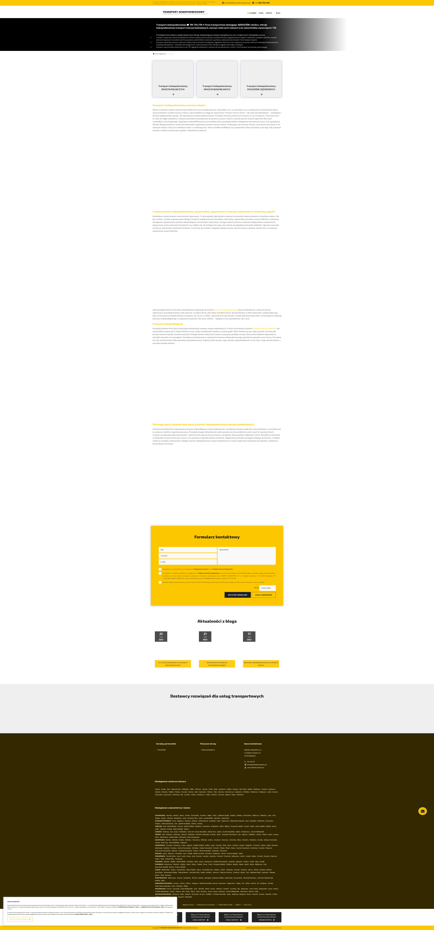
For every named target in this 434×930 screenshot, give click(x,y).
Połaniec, (178, 792)
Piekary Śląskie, (191, 870)
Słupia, (216, 789)
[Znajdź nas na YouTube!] (278, 2)
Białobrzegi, (159, 848)
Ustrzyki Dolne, (171, 856)
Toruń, (174, 821)
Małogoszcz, (263, 792)
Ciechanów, (254, 848)
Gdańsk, (199, 864)
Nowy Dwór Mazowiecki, (163, 851)
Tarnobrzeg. (179, 859)
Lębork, (246, 864)
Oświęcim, (245, 840)
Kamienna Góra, (193, 818)
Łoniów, (163, 789)
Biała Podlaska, (172, 826)
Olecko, (247, 883)
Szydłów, (229, 789)
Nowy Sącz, (225, 840)
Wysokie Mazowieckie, (220, 862)
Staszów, (180, 878)
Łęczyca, (276, 834)
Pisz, (243, 883)
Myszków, (262, 870)
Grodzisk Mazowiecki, (185, 851)
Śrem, (196, 889)
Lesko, (179, 856)
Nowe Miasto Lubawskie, (163, 886)
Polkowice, (263, 815)
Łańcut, (242, 856)
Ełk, (258, 883)
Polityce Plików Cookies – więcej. (84, 914)
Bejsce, (233, 795)
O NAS (261, 13)
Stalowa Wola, (169, 859)
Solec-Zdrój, (243, 789)
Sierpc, (229, 845)
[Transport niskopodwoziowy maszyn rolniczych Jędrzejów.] (173, 95)
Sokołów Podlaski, (198, 845)
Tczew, (210, 864)
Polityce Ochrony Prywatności (208, 573)
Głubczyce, (171, 853)
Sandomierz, (187, 878)
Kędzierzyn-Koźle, (199, 853)
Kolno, (196, 862)
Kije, (182, 795)
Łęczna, (274, 826)
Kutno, (157, 837)
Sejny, (257, 862)
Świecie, (194, 824)
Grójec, (183, 845)
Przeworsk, (227, 856)
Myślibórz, (209, 894)
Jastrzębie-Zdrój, (194, 872)
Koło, (183, 891)
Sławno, (249, 894)
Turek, (198, 891)
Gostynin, (235, 845)
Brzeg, (165, 853)
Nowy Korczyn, (229, 792)
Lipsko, (269, 845)
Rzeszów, (267, 856)
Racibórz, (209, 872)
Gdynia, (194, 864)
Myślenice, (188, 840)
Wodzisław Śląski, (255, 872)
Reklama (238, 905)
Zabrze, (250, 870)
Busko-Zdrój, (229, 878)
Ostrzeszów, (244, 891)
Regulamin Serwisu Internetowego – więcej (153, 907)
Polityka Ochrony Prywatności (206, 905)
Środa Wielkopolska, (186, 889)
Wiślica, (192, 789)
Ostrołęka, (195, 848)
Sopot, (189, 864)
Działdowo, (263, 883)
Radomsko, (176, 834)
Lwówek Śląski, (208, 818)
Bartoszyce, (222, 883)
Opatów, (201, 878)
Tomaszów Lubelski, (237, 826)
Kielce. (163, 881)
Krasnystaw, (206, 826)
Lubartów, (163, 829)
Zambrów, (232, 862)
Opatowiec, (202, 792)
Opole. (241, 853)
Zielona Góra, (212, 832)
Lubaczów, (212, 856)
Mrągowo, (195, 883)
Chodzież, (226, 889)
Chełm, (221, 826)
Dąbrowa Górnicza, (226, 872)
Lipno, (247, 821)
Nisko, (162, 859)
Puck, (265, 864)
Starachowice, (238, 878)
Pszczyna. (168, 875)
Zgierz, (219, 834)
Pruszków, (262, 848)
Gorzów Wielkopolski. (257, 832)
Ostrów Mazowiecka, (184, 848)
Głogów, (157, 818)
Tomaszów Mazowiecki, (229, 834)
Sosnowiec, (265, 872)
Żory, (247, 872)
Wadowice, (253, 840)
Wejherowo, (259, 864)
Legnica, (163, 818)
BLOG (278, 13)
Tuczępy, (205, 789)
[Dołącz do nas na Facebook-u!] (273, 2)
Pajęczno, (245, 834)
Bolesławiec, (178, 818)
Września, (204, 891)
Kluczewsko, (159, 795)
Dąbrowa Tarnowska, (270, 840)
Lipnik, (270, 792)
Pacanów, (184, 792)
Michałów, (246, 792)
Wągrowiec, (245, 889)
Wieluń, (264, 834)
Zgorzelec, (217, 818)
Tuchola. (200, 824)
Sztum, (205, 864)
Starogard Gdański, (219, 864)
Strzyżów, (260, 856)
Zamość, (246, 826)
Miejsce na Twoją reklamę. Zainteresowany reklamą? (200, 917)
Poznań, (169, 889)
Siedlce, (207, 845)
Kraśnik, (169, 829)
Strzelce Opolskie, (232, 853)
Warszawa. (223, 851)
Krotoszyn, (222, 891)
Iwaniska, (187, 795)
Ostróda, (271, 883)
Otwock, (195, 851)
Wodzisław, (185, 789)
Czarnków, (233, 889)
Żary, (171, 832)
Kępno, (215, 891)
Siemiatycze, (209, 862)
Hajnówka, (190, 862)
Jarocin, (210, 891)
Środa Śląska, (195, 815)
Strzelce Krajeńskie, (229, 832)
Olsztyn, (182, 883)
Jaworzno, (216, 872)
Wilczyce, (198, 789)
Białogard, (242, 894)
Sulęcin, (219, 832)
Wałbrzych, (255, 815)
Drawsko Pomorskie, (219, 894)
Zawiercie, (236, 872)
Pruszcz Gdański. (180, 867)
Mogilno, (158, 824)
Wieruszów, (182, 837)
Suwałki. (262, 862)
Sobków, (250, 789)
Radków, (171, 792)
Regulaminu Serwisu (201, 569)
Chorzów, (237, 870)
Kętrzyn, (215, 883)
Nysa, (185, 853)
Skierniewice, (164, 837)
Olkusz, (239, 840)
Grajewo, (246, 862)
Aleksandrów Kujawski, (237, 821)
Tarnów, (157, 843)
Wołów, (209, 815)
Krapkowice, (217, 853)
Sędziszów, (222, 789)
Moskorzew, (254, 792)
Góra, (274, 815)
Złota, (169, 789)
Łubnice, (157, 789)
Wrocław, (169, 815)
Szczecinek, (195, 894)
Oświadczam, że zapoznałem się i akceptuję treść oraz (198, 569)
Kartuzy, (171, 867)
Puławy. (186, 829)
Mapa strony (247, 905)
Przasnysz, (173, 848)
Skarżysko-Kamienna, (250, 878)
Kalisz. (257, 891)
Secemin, (264, 789)
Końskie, (157, 881)
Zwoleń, (241, 845)
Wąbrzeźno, (225, 821)
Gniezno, (178, 891)
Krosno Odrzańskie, (201, 832)
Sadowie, (158, 792)
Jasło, (193, 856)
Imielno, (193, 795)
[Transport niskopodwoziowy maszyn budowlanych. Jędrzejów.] (217, 95)
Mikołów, (272, 872)
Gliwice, (256, 870)
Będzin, (243, 872)
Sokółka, (173, 862)
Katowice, (244, 870)
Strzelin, (187, 815)
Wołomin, (175, 851)
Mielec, (157, 859)
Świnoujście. (188, 897)
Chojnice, (183, 864)
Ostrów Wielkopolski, (232, 891)
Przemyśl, (220, 856)
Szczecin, (262, 894)
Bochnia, (168, 840)
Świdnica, (233, 815)
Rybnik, (203, 872)
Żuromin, (216, 848)
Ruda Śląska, (159, 872)
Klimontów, (176, 795)
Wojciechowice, (176, 789)
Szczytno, (176, 883)
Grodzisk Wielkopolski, (162, 891)
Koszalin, (255, 894)
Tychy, (162, 875)
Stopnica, (235, 789)
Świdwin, (188, 894)
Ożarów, (191, 792)
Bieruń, (157, 875)
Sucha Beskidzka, (174, 843)
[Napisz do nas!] (422, 811)
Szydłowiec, (248, 845)
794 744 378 (262, 3)
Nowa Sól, (191, 832)
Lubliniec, (217, 870)
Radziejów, (253, 821)
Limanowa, (217, 840)
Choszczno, (175, 894)
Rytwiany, (165, 792)
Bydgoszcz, (180, 821)
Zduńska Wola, (173, 837)
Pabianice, (169, 834)
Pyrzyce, (202, 894)
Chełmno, (195, 821)
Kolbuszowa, (235, 856)
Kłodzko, (239, 815)
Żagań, (176, 832)
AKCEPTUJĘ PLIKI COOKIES (19, 919)
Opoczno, (184, 834)
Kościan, (276, 889)
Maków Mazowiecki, (205, 848)
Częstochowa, (181, 870)
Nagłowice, (238, 792)
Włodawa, (198, 826)
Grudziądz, (212, 821)
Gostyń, (172, 891)
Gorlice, (210, 840)
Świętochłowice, (183, 872)
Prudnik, (190, 853)
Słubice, (238, 832)
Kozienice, (275, 845)
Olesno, (223, 853)
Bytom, (199, 870)
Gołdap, (238, 883)
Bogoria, (228, 795)
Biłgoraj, (227, 826)
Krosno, (188, 856)
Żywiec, (223, 870)
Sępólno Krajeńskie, (184, 824)
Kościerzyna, (168, 864)
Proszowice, (196, 840)
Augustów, (239, 862)
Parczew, (180, 826)
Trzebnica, (203, 815)
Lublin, (157, 829)
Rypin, (219, 821)
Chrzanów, (233, 840)
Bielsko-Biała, (166, 870)
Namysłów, (178, 853)
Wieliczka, (204, 840)
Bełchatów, (191, 834)
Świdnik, (268, 826)
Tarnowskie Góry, (207, 870)
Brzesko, (260, 840)
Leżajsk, (248, 856)
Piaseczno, (269, 848)
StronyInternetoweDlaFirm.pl (263, 928)
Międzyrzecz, (246, 832)
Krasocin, (275, 792)
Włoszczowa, (172, 878)
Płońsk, (228, 848)
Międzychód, (263, 889)
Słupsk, (241, 864)
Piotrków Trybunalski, (202, 834)
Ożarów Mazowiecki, (243, 848)
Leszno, (270, 889)
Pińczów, (195, 878)
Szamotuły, (176, 889)
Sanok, (184, 856)
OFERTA (269, 13)
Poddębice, (252, 834)
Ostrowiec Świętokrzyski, (265, 878)
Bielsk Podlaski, (181, 862)
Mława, (233, 848)
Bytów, (252, 864)
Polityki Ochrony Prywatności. (222, 569)
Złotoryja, (170, 818)
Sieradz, (259, 834)
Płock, (225, 845)
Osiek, (196, 792)
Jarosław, (206, 856)
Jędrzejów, (208, 878)
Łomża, (201, 862)
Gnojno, (208, 795)
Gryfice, (274, 894)
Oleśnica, (210, 792)
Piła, (238, 889)
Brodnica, (188, 821)
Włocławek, (261, 821)
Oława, (182, 815)
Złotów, (207, 889)
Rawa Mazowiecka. (193, 837)
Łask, (239, 834)
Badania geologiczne (208, 750)
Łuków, (252, 826)
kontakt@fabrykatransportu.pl (237, 3)
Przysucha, (256, 845)
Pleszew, (251, 891)
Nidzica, (188, 883)
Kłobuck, (269, 870)
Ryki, (164, 826)
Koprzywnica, (168, 795)
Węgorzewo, (231, 883)
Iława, (174, 886)
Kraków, (181, 840)
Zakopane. (183, 843)
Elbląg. (186, 886)
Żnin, (176, 824)
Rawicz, (213, 889)
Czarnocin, (221, 795)
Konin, (188, 891)
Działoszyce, (201, 795)
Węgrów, (189, 845)
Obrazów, (221, 792)
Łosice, (213, 845)
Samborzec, (272, 789)
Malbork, (229, 864)
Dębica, (254, 856)
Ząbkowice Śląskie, (224, 815)
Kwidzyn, (235, 864)
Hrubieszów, (215, 826)
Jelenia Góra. (225, 818)
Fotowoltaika (162, 750)
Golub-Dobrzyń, (203, 821)
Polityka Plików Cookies (225, 905)
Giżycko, (253, 883)
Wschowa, (166, 832)
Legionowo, (215, 851)
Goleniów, (268, 894)
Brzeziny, (213, 834)
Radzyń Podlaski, (189, 826)
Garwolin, (219, 845)
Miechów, (175, 840)
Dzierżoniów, (247, 815)
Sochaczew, (177, 845)
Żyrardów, (169, 845)
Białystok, (167, 862)
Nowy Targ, (164, 843)
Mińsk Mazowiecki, (205, 851)
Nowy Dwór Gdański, (161, 867)
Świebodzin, (183, 832)
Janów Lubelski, (260, 826)
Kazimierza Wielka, (218, 878)
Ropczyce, (274, 856)
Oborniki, (201, 889)
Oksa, (215, 792)
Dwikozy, (214, 795)
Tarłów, (210, 789)
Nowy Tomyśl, (253, 889)
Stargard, (181, 897)
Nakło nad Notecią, (168, 824)
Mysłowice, (229, 870)
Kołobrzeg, (235, 894)
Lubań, (201, 818)
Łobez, (229, 894)
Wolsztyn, (219, 889)
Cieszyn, (173, 870)
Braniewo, (179, 886)
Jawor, (185, 818)
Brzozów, (199, 856)
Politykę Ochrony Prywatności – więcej (129, 907)
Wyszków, (166, 848)
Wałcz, (182, 894)
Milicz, (215, 815)
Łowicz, (270, 834)
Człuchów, (176, 864)
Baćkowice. (240, 795)
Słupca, (193, 891)
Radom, (263, 845)
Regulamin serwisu (188, 905)
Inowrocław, (270, 821)
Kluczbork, (208, 853)
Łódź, (163, 834)
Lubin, (270, 815)
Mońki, (252, 862)
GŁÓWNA (252, 13)
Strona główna (160, 54)
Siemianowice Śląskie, (170, 872)
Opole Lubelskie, (178, 829)
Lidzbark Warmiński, (205, 883)
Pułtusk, (222, 848)
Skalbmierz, (257, 789)
